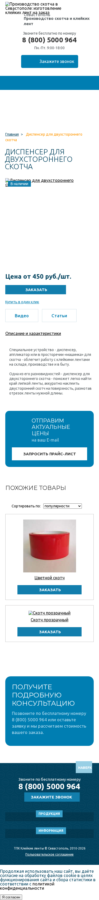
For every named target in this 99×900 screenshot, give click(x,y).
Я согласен (11, 897)
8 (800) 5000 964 (49, 39)
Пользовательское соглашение (49, 854)
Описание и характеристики (33, 333)
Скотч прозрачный (49, 619)
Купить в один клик (22, 302)
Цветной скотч (50, 577)
